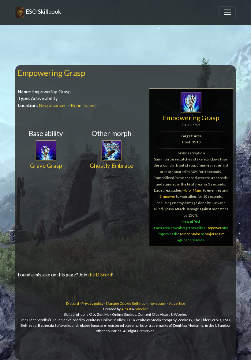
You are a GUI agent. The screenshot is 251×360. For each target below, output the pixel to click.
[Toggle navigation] (227, 12)
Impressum (157, 303)
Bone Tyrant (83, 105)
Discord (72, 303)
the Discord (100, 274)
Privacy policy (92, 303)
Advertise (177, 303)
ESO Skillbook (42, 11)
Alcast (126, 309)
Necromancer (52, 105)
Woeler (141, 309)
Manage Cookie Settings (125, 303)
